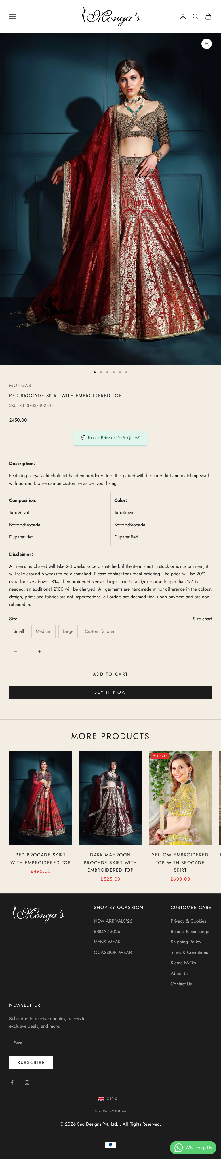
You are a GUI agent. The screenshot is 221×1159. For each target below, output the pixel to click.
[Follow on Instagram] (27, 1083)
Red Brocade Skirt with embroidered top (40, 858)
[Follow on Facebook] (12, 1083)
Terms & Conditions (189, 952)
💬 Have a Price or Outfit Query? (110, 438)
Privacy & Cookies (188, 921)
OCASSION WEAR (113, 952)
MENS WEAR (107, 941)
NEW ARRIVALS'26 (113, 921)
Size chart (202, 618)
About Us (179, 973)
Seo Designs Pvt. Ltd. (98, 1124)
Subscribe (31, 1062)
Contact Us (181, 983)
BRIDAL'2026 (107, 931)
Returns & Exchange (190, 931)
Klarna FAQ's (183, 962)
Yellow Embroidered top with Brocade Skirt (180, 862)
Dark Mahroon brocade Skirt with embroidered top (110, 862)
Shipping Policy (186, 941)
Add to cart (110, 674)
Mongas (20, 385)
